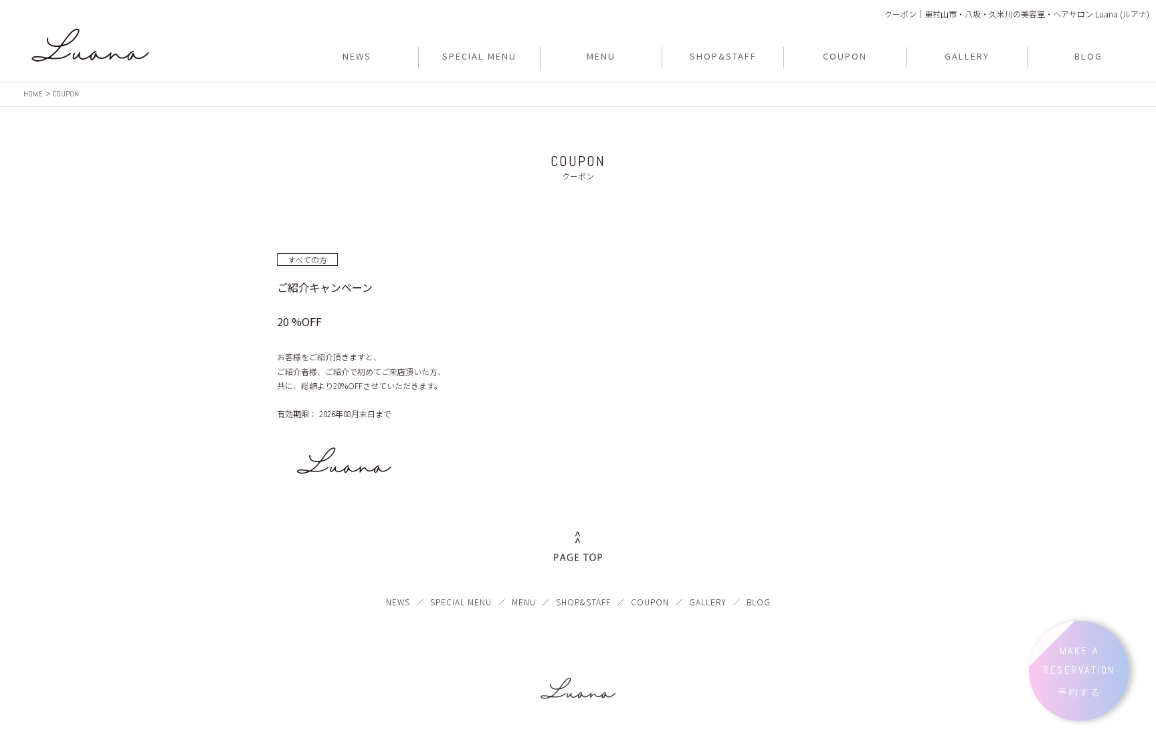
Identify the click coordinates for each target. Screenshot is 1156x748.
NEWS (398, 601)
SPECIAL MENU (461, 601)
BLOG (759, 601)
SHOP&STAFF (583, 601)
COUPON (650, 601)
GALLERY (708, 601)
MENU (524, 601)
